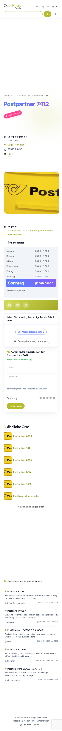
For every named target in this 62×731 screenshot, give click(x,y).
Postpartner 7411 (22, 448)
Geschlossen (14, 113)
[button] (54, 6)
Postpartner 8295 (22, 460)
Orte (33, 721)
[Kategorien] (48, 6)
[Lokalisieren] (55, 14)
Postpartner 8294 (22, 436)
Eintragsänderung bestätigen (32, 341)
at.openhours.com (39, 718)
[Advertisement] (31, 53)
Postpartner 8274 (22, 472)
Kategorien (18, 721)
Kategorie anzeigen (31, 506)
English (36, 725)
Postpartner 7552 (22, 484)
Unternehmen (43, 721)
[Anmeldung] (42, 6)
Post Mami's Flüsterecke (26, 496)
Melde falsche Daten (16, 290)
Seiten (27, 721)
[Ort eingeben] (37, 6)
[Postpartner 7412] (32, 192)
